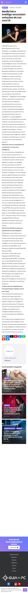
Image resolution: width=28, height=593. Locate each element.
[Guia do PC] (8, 2)
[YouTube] (19, 583)
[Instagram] (15, 583)
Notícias (14, 560)
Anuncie (14, 565)
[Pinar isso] (16, 336)
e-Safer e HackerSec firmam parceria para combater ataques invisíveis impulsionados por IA (13, 435)
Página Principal (14, 554)
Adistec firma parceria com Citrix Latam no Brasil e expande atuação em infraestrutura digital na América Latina (14, 385)
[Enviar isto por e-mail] (4, 336)
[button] (2, 2)
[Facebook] (8, 583)
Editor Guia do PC (10, 358)
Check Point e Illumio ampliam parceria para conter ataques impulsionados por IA (13, 411)
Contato (14, 571)
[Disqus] (14, 467)
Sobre (14, 568)
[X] (12, 583)
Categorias (14, 562)
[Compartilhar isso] (8, 336)
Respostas (14, 557)
